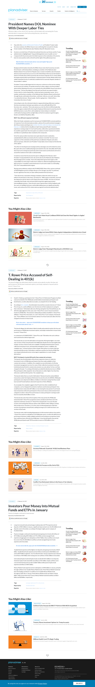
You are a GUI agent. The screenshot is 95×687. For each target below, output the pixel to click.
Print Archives (11, 677)
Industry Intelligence (69, 11)
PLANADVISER (60, 668)
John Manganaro (19, 35)
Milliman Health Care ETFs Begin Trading (46, 639)
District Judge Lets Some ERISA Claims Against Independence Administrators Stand (73, 73)
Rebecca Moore (18, 288)
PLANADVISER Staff (19, 515)
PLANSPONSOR (68, 668)
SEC (42, 192)
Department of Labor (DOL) (32, 192)
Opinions (36, 479)
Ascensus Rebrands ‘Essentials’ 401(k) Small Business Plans (51, 448)
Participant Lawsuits (44, 425)
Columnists (37, 446)
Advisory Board (38, 670)
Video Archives (11, 678)
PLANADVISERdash (26, 670)
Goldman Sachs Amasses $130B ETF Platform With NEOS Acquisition (55, 605)
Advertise (37, 675)
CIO (55, 668)
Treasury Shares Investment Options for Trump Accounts (51, 622)
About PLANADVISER (40, 668)
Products (36, 636)
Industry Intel (42, 198)
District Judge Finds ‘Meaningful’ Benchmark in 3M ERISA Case (73, 61)
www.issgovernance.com (60, 672)
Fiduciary (33, 425)
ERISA (39, 192)
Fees (30, 425)
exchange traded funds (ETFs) (32, 583)
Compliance (12, 19)
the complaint (25, 305)
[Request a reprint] (11, 54)
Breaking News (25, 668)
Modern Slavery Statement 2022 (61, 678)
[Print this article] (11, 57)
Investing (38, 425)
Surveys (44, 11)
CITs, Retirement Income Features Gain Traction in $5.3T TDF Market (73, 80)
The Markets (12, 501)
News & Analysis (34, 11)
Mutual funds (41, 583)
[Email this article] (11, 45)
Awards (51, 11)
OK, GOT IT (79, 683)
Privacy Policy (42, 683)
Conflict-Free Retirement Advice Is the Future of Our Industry (52, 482)
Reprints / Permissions (40, 671)
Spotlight (24, 671)
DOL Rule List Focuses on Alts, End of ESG (46, 465)
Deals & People (37, 603)
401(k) (27, 425)
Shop (36, 677)
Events (59, 11)
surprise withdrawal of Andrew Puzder (32, 45)
